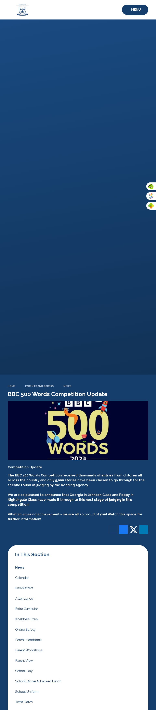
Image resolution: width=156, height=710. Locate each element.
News (67, 386)
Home (11, 386)
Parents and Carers (39, 386)
